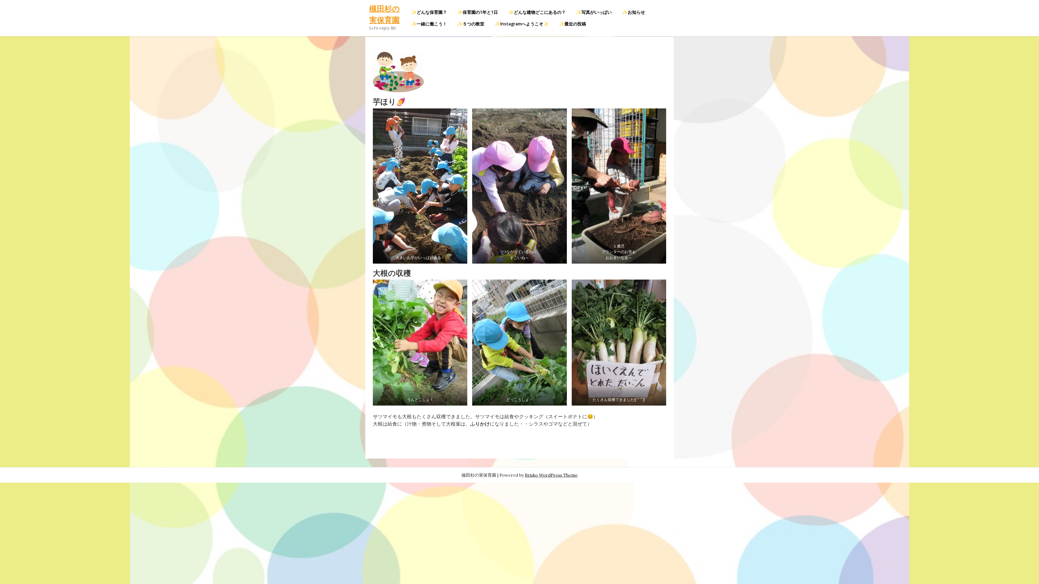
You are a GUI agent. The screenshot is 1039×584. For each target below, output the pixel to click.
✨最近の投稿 (572, 24)
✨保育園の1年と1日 (477, 12)
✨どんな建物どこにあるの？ (537, 12)
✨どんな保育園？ (429, 12)
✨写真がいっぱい (594, 12)
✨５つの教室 (470, 24)
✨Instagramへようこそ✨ (522, 24)
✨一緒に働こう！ (429, 24)
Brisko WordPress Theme (551, 475)
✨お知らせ (633, 12)
